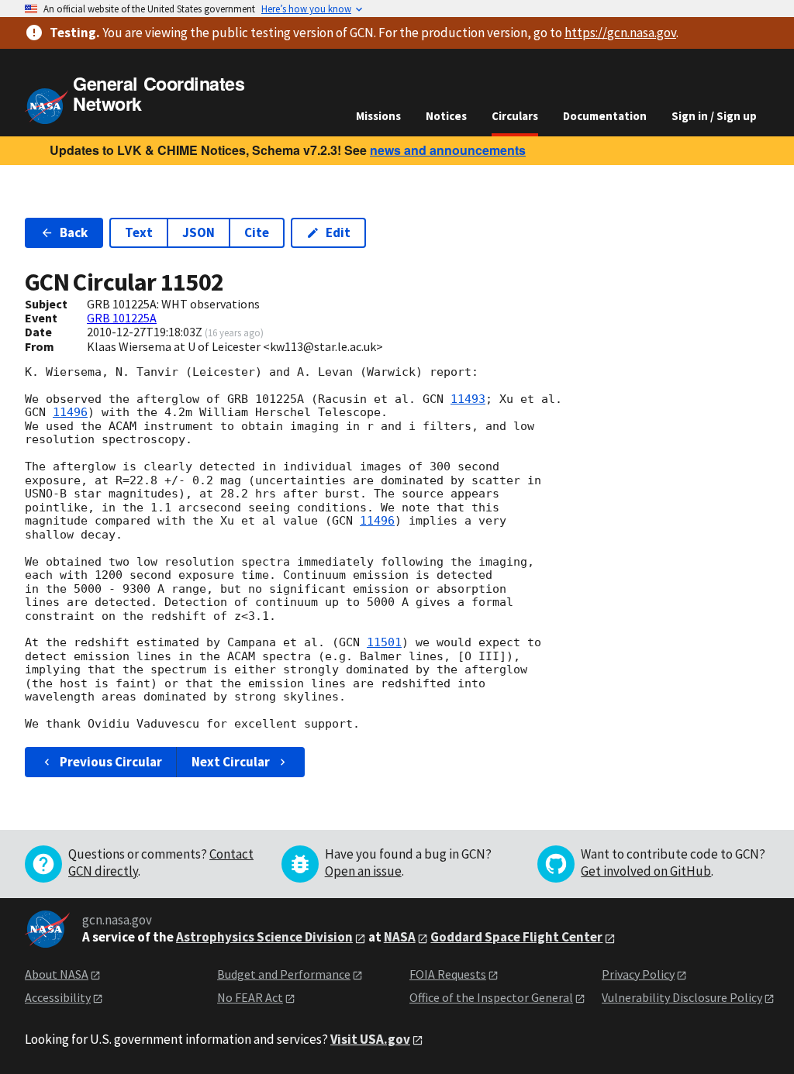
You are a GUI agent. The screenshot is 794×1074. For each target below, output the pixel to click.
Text (139, 232)
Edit (338, 232)
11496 (70, 412)
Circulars (515, 115)
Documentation (605, 115)
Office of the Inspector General (491, 997)
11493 (468, 399)
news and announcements (448, 150)
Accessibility (58, 997)
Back (74, 232)
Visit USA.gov (370, 1039)
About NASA (56, 974)
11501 (384, 642)
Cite (256, 232)
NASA (400, 936)
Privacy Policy (638, 974)
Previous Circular (111, 761)
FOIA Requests (447, 974)
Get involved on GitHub (646, 871)
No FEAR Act (250, 997)
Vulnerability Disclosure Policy (682, 997)
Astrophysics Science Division (264, 936)
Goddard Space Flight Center (516, 936)
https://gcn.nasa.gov (620, 32)
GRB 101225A (122, 317)
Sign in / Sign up (714, 115)
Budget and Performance (283, 974)
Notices (446, 115)
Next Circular (231, 761)
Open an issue (363, 871)
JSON (198, 232)
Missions (378, 115)
